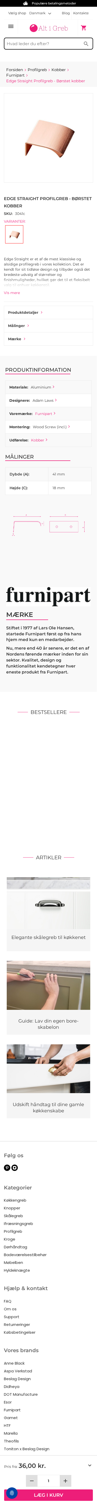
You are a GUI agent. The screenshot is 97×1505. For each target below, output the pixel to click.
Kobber (37, 440)
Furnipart (43, 413)
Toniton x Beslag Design (26, 1449)
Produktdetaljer (23, 312)
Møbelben (13, 1262)
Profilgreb (13, 1231)
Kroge (9, 1239)
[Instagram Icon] (14, 1169)
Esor (8, 1402)
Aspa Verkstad (18, 1371)
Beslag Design (17, 1378)
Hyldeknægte (17, 1270)
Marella (11, 1433)
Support (11, 1316)
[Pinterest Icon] (7, 1169)
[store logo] (48, 27)
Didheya (11, 1386)
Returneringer (17, 1324)
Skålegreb (13, 1215)
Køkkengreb (15, 1200)
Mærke (14, 339)
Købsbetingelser (19, 1332)
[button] (40, 13)
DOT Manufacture (21, 1394)
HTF (7, 1425)
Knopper (12, 1208)
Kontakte (81, 13)
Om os (10, 1309)
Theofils (11, 1441)
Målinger (16, 325)
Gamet (11, 1417)
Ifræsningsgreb (18, 1223)
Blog (66, 13)
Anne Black (14, 1363)
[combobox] (48, 44)
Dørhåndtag (15, 1247)
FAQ (7, 1301)
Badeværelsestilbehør (25, 1254)
